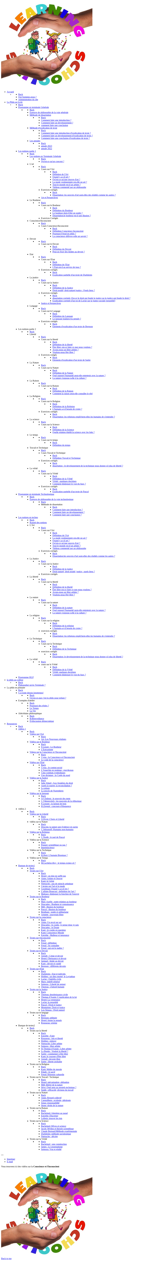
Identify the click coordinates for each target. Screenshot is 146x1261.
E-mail (10, 1161)
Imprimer (11, 1159)
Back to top (6, 1258)
